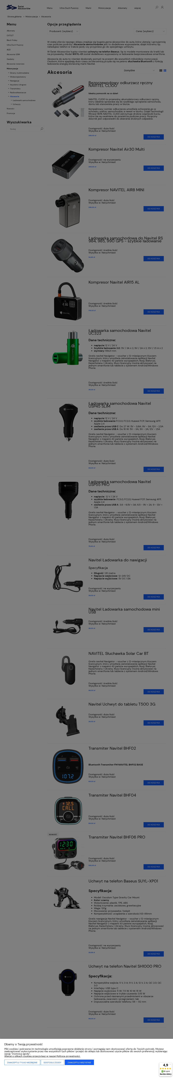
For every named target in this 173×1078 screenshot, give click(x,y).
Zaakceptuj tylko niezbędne (22, 1063)
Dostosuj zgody (52, 1063)
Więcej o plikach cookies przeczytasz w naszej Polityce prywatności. (42, 1056)
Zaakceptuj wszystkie (79, 1063)
